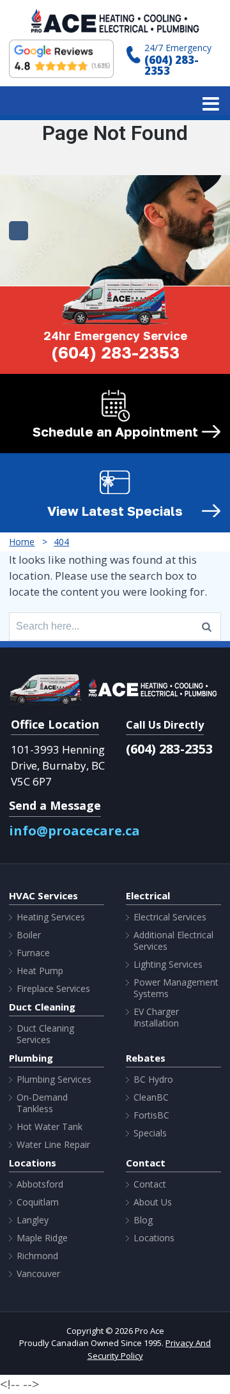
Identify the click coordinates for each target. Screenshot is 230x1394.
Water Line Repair (53, 1144)
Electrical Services (170, 917)
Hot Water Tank (49, 1127)
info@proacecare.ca (74, 830)
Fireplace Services (53, 989)
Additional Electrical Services (173, 940)
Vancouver (38, 1274)
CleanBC (151, 1097)
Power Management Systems (176, 988)
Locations (154, 1238)
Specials (150, 1133)
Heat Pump (40, 971)
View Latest (115, 510)
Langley (33, 1220)
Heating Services (51, 917)
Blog (143, 1220)
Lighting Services (168, 964)
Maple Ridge (42, 1238)
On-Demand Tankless (42, 1103)
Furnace (33, 953)
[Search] (206, 626)
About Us (153, 1202)
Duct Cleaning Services (45, 1034)
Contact (150, 1184)
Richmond (37, 1256)
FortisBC (151, 1115)
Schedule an (115, 431)
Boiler (29, 935)
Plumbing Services (54, 1079)
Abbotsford (40, 1184)
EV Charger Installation (156, 1017)
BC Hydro (153, 1079)
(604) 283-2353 (171, 65)
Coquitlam (38, 1202)
